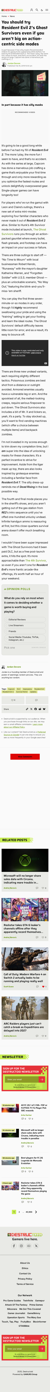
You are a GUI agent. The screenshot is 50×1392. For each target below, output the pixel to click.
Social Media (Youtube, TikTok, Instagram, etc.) (24, 638)
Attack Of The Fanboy (16, 1304)
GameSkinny (33, 1313)
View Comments (25, 756)
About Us (25, 1263)
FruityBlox (26, 1321)
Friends (12, 631)
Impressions (27, 689)
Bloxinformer (39, 1321)
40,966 (29, 1212)
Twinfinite (28, 1300)
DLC (18, 689)
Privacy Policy (31, 1087)
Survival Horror (21, 692)
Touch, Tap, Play (10, 1321)
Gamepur (40, 1300)
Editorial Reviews (17, 619)
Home (4, 16)
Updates (33, 692)
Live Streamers (16, 625)
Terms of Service (18, 1087)
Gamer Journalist (16, 1313)
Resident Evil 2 (8, 692)
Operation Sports (16, 1317)
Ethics (25, 1268)
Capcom (11, 689)
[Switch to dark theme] (42, 9)
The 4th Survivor (35, 560)
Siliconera (12, 1309)
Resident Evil (39, 689)
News (12, 16)
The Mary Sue (34, 1317)
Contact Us (25, 1273)
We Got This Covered (30, 1309)
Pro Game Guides (12, 1300)
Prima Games (36, 1304)
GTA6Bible (24, 1326)
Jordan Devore (13, 63)
